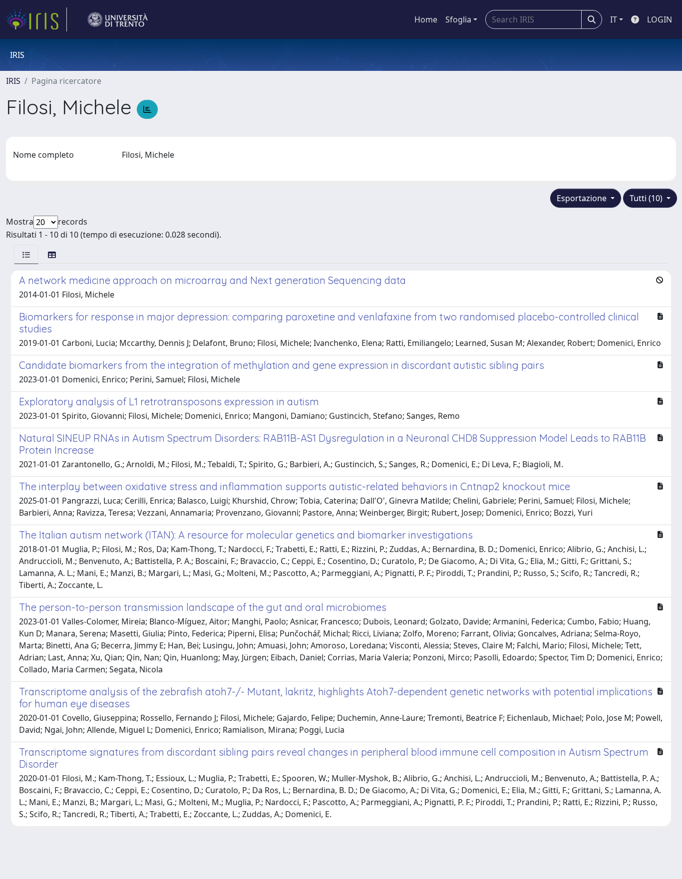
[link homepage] (36, 19)
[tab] (26, 254)
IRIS (13, 80)
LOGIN (659, 19)
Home (425, 19)
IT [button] (613, 19)
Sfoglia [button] (458, 19)
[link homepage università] (118, 19)
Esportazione (583, 198)
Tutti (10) (647, 198)
